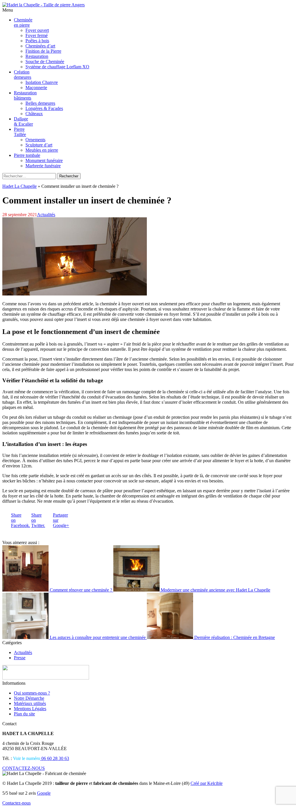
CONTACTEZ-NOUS (23, 768)
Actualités (46, 214)
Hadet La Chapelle (19, 186)
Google (44, 793)
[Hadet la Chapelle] (43, 4)
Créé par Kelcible (206, 783)
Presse (19, 657)
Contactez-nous (16, 802)
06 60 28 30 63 (54, 758)
